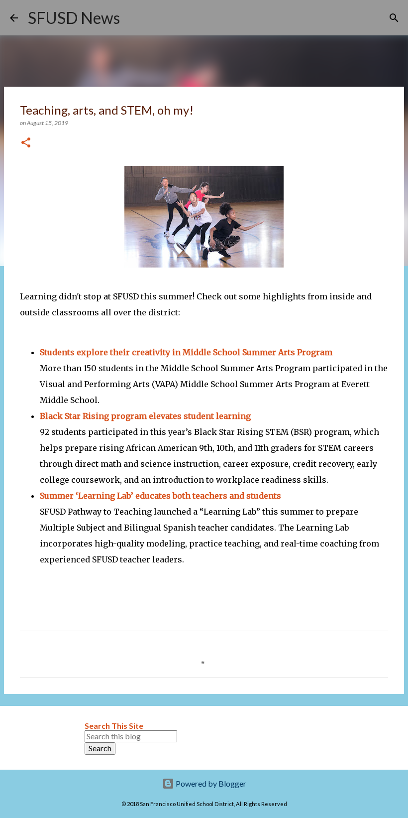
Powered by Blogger (210, 783)
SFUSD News (74, 17)
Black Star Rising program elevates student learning (145, 416)
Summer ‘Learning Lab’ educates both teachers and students (160, 496)
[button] (26, 143)
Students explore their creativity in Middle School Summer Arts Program (186, 352)
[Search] (134, 18)
